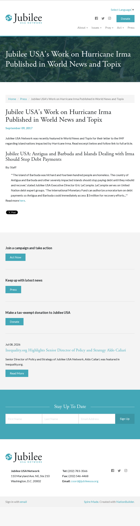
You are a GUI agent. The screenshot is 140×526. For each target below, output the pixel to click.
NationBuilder (125, 501)
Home (12, 99)
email (23, 501)
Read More (17, 373)
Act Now (15, 257)
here (22, 200)
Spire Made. (91, 501)
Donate (125, 18)
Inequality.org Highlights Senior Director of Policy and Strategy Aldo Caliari (65, 350)
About (81, 27)
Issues (96, 27)
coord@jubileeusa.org (84, 481)
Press (131, 27)
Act (119, 27)
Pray (108, 27)
